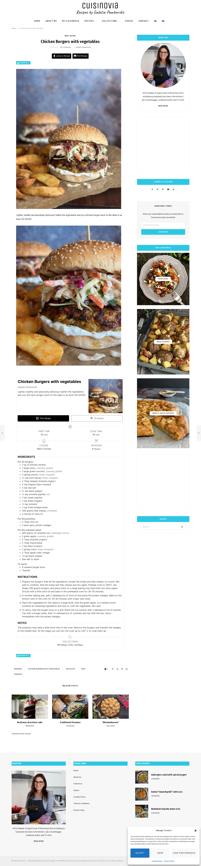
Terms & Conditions (81, 804)
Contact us (77, 784)
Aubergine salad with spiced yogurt (169, 774)
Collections (109, 21)
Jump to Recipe (63, 56)
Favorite (24, 63)
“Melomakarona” (110, 722)
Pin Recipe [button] (99, 418)
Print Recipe (81, 56)
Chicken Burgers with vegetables (44, 669)
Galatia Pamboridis (83, 47)
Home (37, 21)
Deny (160, 853)
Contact (144, 21)
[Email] (127, 669)
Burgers (18, 669)
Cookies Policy (157, 861)
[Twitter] (117, 669)
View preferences (184, 853)
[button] (195, 830)
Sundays (18, 674)
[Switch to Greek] (163, 20)
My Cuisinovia (70, 21)
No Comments (65, 47)
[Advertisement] (163, 145)
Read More (163, 106)
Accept (140, 853)
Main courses (70, 36)
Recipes (89, 21)
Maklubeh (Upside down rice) (165, 809)
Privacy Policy (169, 861)
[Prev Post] (2, 433)
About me (51, 21)
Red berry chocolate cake (30, 722)
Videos (129, 21)
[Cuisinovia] (100, 9)
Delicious (70, 669)
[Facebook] (113, 669)
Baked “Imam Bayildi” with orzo (167, 792)
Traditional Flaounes (70, 722)
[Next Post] (199, 433)
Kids (83, 669)
